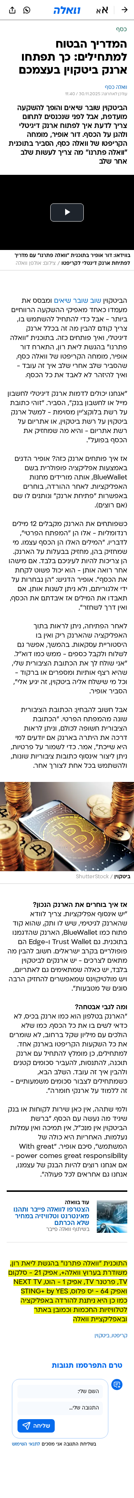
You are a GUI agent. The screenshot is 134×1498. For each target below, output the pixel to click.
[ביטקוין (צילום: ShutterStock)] (67, 833)
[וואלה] (67, 10)
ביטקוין (102, 1336)
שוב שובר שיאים (77, 301)
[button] (102, 10)
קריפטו (119, 1336)
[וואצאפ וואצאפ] (27, 10)
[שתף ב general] (12, 10)
